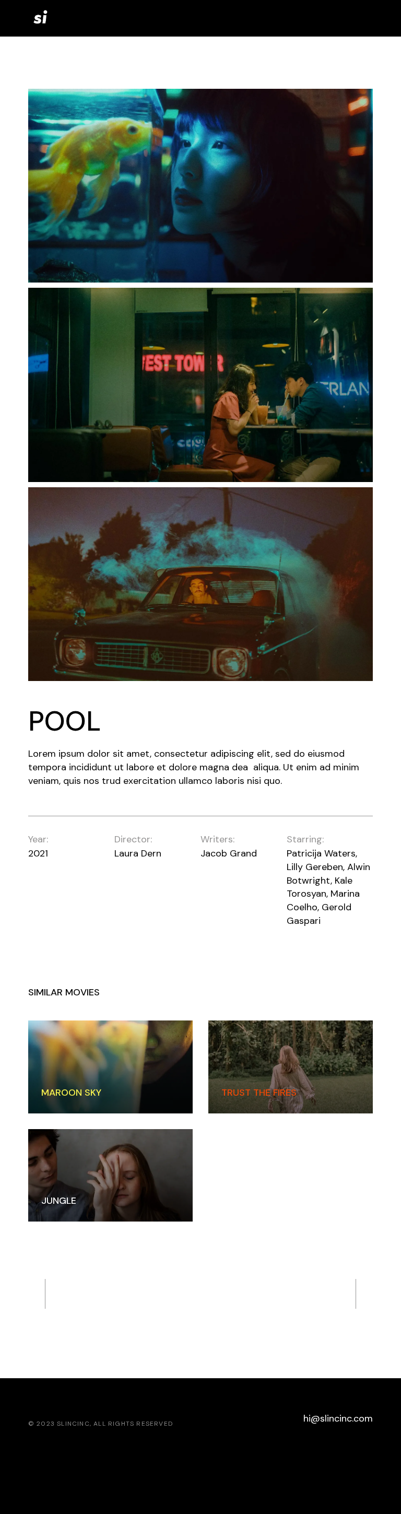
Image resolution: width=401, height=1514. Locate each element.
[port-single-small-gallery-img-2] (200, 385)
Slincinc (73, 1423)
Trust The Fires (259, 1092)
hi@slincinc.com (338, 1418)
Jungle (58, 1200)
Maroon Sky (71, 1092)
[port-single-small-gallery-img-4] (200, 584)
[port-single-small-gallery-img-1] (200, 186)
